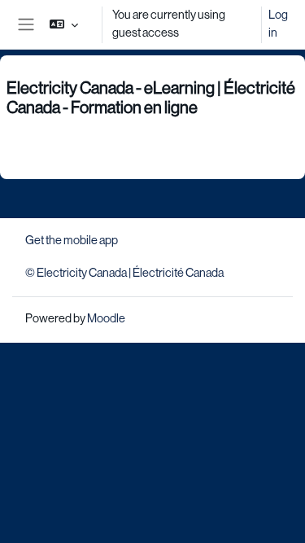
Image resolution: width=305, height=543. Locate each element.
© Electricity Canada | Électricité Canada (124, 272)
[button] (64, 24)
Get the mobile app (71, 240)
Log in (278, 23)
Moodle (106, 318)
